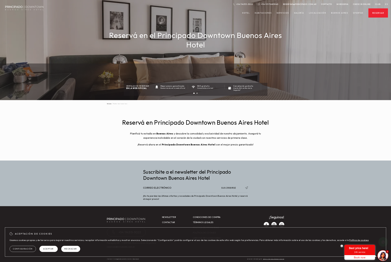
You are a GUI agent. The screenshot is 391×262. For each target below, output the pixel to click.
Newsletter (169, 217)
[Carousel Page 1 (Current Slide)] (194, 93)
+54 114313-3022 (244, 4)
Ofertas (358, 13)
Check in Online (362, 4)
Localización (317, 13)
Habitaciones (263, 13)
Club (378, 4)
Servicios (283, 13)
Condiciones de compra (207, 217)
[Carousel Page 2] (197, 93)
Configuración (23, 249)
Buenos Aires (339, 13)
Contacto (326, 4)
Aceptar (48, 249)
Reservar (378, 13)
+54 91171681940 (270, 4)
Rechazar (70, 249)
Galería (299, 13)
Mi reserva (342, 4)
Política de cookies (359, 240)
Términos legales (203, 222)
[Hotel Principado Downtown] (24, 12)
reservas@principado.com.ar (299, 4)
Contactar (168, 222)
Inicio (109, 104)
